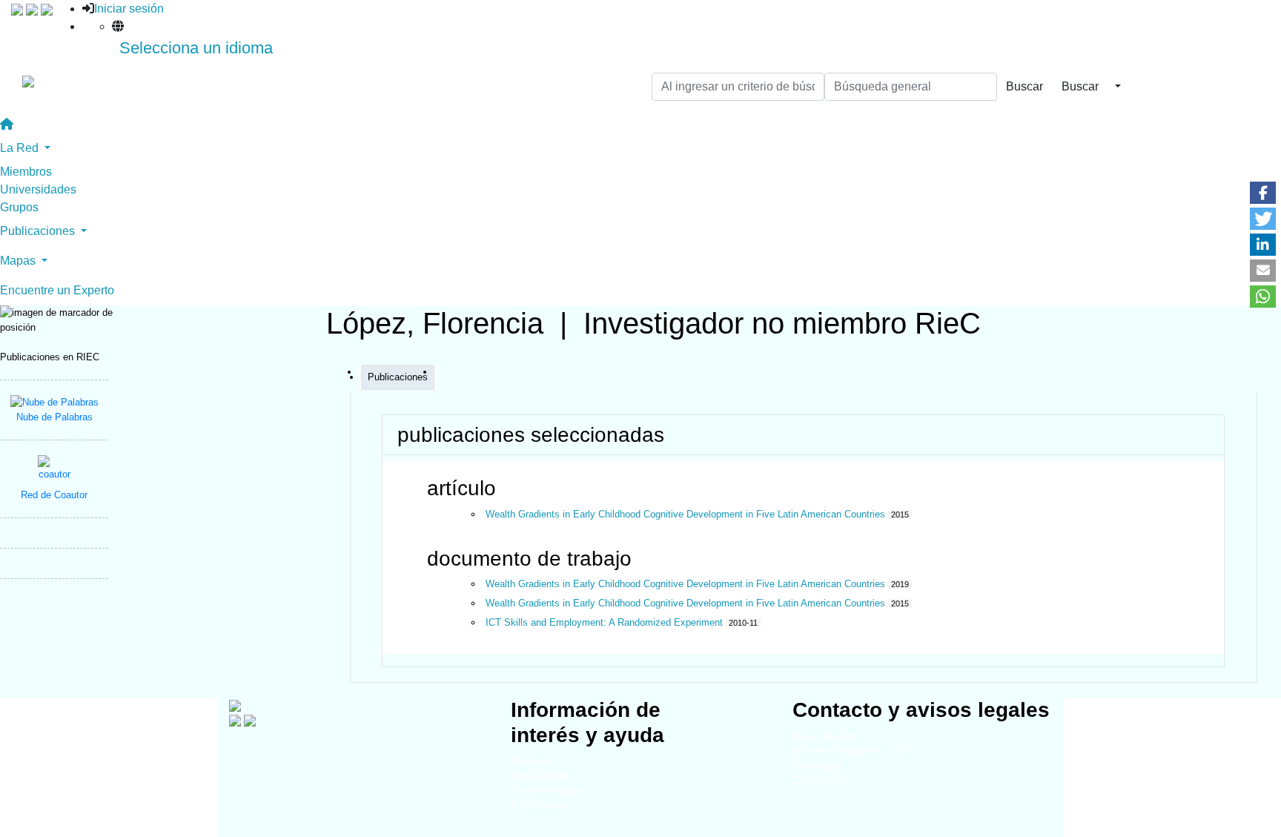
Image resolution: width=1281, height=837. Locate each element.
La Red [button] (21, 148)
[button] (1263, 193)
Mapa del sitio (822, 735)
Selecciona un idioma (196, 48)
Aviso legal (816, 765)
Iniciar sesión (129, 8)
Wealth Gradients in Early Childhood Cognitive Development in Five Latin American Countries (685, 514)
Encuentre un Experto (57, 290)
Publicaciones (541, 805)
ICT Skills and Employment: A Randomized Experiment (604, 622)
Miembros (26, 171)
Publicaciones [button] (39, 231)
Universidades (38, 189)
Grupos (19, 207)
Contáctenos (819, 780)
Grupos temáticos (549, 790)
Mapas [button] (19, 260)
